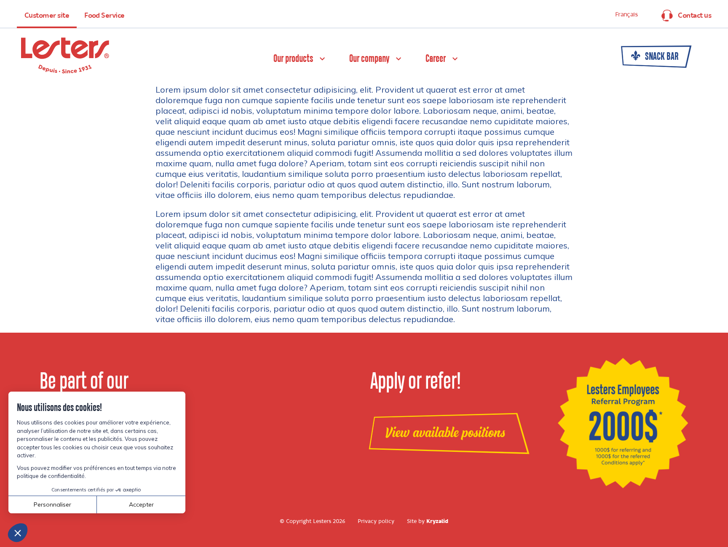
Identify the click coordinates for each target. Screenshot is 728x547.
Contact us (694, 15)
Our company (369, 59)
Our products (293, 59)
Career (436, 59)
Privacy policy (376, 521)
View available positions (445, 433)
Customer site (46, 15)
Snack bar (661, 56)
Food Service (104, 15)
